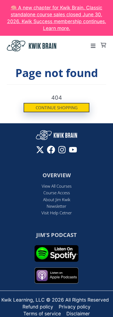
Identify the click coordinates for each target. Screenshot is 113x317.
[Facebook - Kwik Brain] (51, 150)
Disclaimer (78, 313)
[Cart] (103, 45)
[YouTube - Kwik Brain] (73, 150)
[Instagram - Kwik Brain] (62, 150)
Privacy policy (75, 307)
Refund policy (37, 307)
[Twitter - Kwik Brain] (40, 150)
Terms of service (42, 313)
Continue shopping (57, 107)
